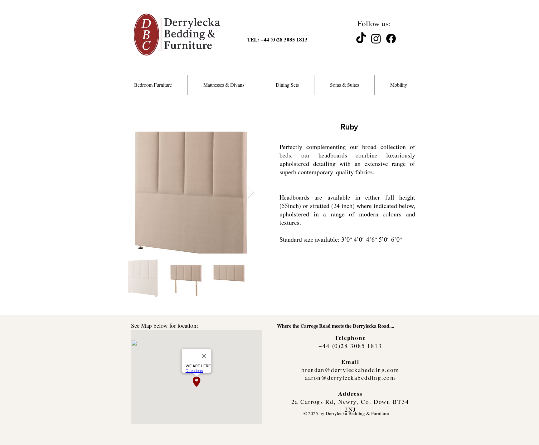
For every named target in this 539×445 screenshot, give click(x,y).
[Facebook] (391, 38)
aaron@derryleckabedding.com (350, 377)
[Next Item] (250, 192)
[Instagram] (376, 38)
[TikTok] (361, 38)
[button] (153, 85)
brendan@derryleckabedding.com (350, 370)
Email (350, 361)
